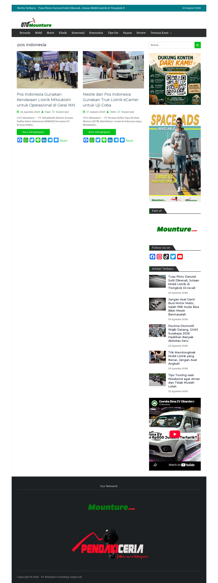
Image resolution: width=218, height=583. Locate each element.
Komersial (78, 32)
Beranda (25, 32)
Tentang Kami (159, 32)
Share (63, 140)
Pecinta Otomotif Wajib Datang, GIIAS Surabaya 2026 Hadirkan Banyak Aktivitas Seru (183, 333)
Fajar (48, 111)
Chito (113, 111)
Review (141, 32)
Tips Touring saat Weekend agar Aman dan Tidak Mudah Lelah (184, 380)
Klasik (63, 32)
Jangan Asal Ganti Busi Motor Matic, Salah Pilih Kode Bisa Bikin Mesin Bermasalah (183, 307)
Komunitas (96, 32)
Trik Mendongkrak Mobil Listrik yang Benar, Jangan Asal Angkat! (182, 358)
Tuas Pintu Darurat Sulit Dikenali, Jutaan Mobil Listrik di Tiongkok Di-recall (86, 8)
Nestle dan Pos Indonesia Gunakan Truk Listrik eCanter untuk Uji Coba (111, 99)
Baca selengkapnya (33, 132)
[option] (82, 8)
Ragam (127, 32)
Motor (50, 32)
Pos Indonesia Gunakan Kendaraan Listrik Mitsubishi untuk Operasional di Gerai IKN (46, 99)
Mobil (38, 32)
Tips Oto (113, 32)
